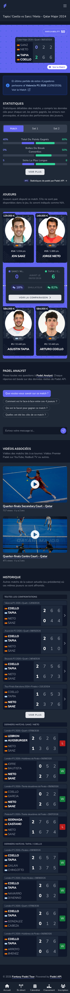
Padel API (55, 976)
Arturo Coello (52, 349)
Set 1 (35, 128)
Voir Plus (35, 714)
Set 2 (56, 128)
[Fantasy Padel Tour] (5, 6)
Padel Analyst (44, 375)
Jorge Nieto (52, 256)
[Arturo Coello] (51, 323)
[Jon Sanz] (18, 230)
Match (13, 128)
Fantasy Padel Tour (23, 976)
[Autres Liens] (65, 5)
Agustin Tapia (18, 349)
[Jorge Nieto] (51, 230)
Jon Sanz (18, 256)
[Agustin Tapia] (18, 323)
